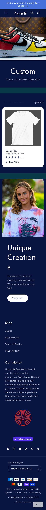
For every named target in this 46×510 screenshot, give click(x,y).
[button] (6, 13)
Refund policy (21, 493)
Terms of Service (13, 344)
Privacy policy (35, 493)
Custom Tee (11, 150)
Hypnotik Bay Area (21, 489)
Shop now (18, 298)
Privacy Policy (12, 351)
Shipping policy (32, 497)
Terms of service (16, 497)
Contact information (24, 502)
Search (9, 331)
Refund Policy (12, 338)
